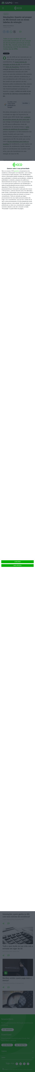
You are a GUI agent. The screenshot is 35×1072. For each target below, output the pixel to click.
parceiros (16, 171)
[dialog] (17, 536)
